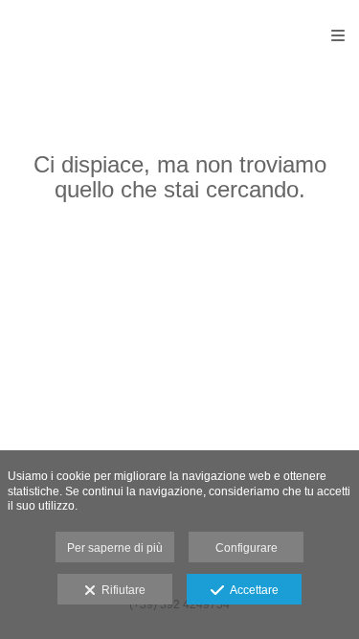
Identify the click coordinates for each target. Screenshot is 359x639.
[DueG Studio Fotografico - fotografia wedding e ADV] (92, 36)
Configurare (246, 548)
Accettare (251, 590)
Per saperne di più (115, 548)
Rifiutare (121, 590)
